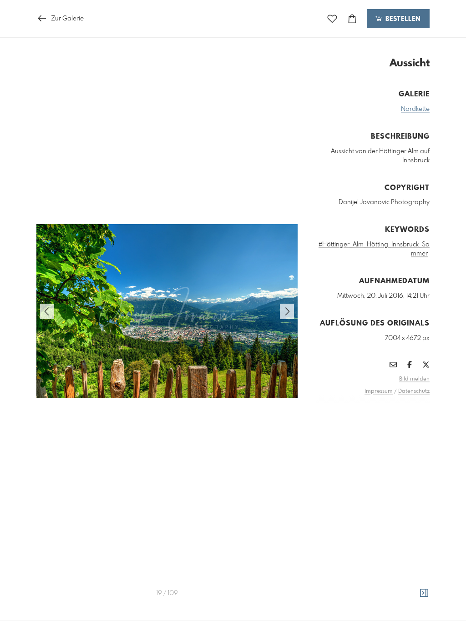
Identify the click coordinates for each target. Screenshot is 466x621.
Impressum (379, 391)
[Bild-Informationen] (424, 593)
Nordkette (415, 109)
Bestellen (401, 19)
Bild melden (414, 379)
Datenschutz (414, 391)
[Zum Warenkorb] (352, 19)
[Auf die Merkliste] (332, 19)
